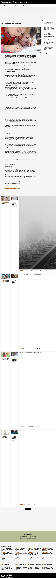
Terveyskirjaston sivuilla (8, 147)
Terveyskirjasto (14, 183)
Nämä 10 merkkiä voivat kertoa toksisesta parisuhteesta (48, 23)
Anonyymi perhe (26, 5)
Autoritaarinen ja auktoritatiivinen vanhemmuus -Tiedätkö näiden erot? (49, 39)
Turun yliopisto (9, 183)
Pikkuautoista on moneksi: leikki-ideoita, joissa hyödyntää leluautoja (49, 48)
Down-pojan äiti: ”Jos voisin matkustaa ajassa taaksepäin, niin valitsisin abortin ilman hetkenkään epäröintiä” (48, 33)
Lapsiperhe (17, 5)
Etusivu (2, 5)
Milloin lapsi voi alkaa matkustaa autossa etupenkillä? (49, 43)
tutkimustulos (18, 188)
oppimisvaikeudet (11, 188)
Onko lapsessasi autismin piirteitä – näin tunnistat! (48, 25)
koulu (6, 188)
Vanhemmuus (12, 5)
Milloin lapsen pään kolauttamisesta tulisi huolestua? (49, 45)
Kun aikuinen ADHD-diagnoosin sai (49, 37)
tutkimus (20, 163)
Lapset (2, 20)
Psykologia (18, 183)
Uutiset (21, 5)
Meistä (53, 2)
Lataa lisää (28, 509)
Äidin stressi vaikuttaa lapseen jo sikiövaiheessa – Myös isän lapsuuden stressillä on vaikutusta (49, 52)
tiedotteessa (27, 69)
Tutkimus (5, 20)
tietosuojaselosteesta (32, 538)
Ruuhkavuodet (6, 5)
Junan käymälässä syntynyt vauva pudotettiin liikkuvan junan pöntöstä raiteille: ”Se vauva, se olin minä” (49, 29)
